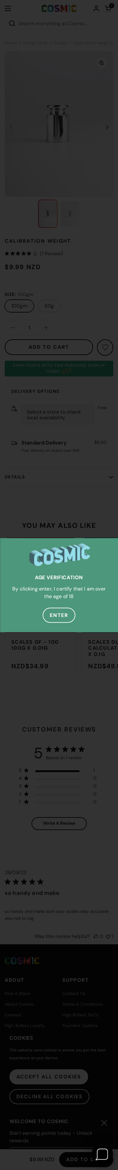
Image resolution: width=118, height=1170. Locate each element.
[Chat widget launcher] (102, 1154)
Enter (59, 615)
